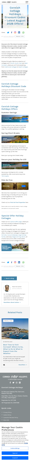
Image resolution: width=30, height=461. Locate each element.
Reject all (15, 453)
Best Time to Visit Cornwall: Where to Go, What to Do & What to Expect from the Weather (13, 349)
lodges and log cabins (18, 237)
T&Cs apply (5, 176)
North (12, 63)
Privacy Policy (7, 412)
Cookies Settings (15, 448)
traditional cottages (11, 67)
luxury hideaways (12, 235)
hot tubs (4, 235)
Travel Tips (20, 36)
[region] (15, 441)
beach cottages (23, 67)
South (16, 63)
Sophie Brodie (9, 36)
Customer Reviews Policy (10, 417)
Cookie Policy (7, 415)
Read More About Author (11, 302)
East (20, 63)
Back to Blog (10, 278)
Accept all (15, 458)
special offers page (16, 221)
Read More (22, 365)
